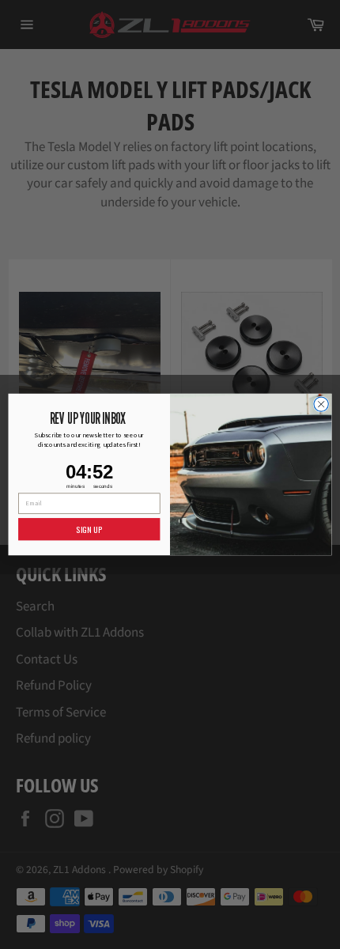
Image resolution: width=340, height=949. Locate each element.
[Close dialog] (321, 404)
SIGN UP (89, 529)
